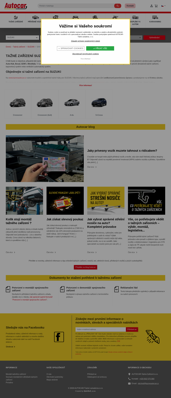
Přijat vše (100, 48)
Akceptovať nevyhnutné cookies (85, 54)
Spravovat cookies (70, 48)
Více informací (86, 59)
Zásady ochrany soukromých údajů (85, 41)
